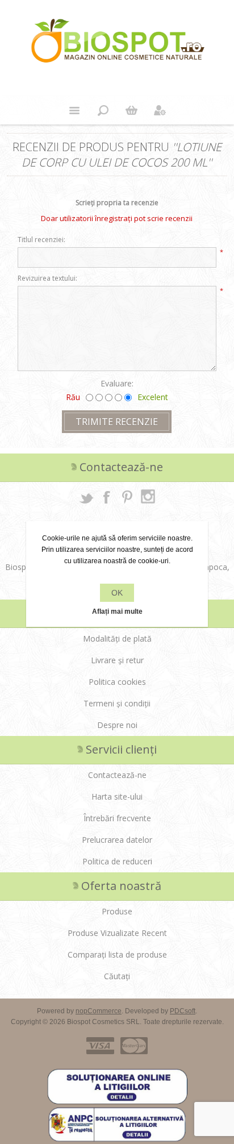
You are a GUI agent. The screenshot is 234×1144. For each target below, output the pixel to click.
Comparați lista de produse (117, 954)
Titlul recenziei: (41, 239)
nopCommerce (99, 1011)
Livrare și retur (117, 660)
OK (117, 592)
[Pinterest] (127, 497)
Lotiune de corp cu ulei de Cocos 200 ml (122, 154)
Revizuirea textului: (47, 278)
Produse (117, 911)
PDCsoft (182, 1011)
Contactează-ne (117, 774)
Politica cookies (117, 681)
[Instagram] (148, 497)
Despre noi (117, 724)
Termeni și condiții (117, 703)
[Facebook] (107, 497)
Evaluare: (117, 383)
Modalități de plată (117, 638)
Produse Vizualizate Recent (117, 932)
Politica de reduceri (117, 861)
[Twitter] (86, 497)
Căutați (117, 976)
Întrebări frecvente (117, 818)
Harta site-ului (117, 796)
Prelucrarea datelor (117, 839)
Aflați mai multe (117, 611)
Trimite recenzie (117, 421)
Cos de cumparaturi (131, 110)
